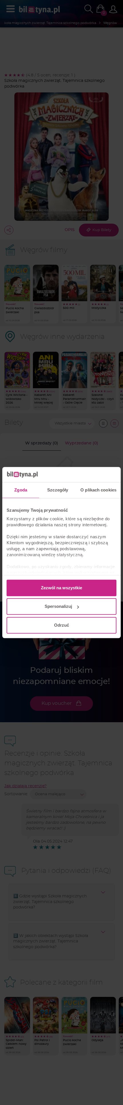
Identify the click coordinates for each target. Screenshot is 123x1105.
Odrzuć (61, 625)
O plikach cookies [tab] (98, 489)
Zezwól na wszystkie (61, 587)
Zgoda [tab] (20, 489)
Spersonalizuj (58, 606)
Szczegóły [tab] (57, 489)
